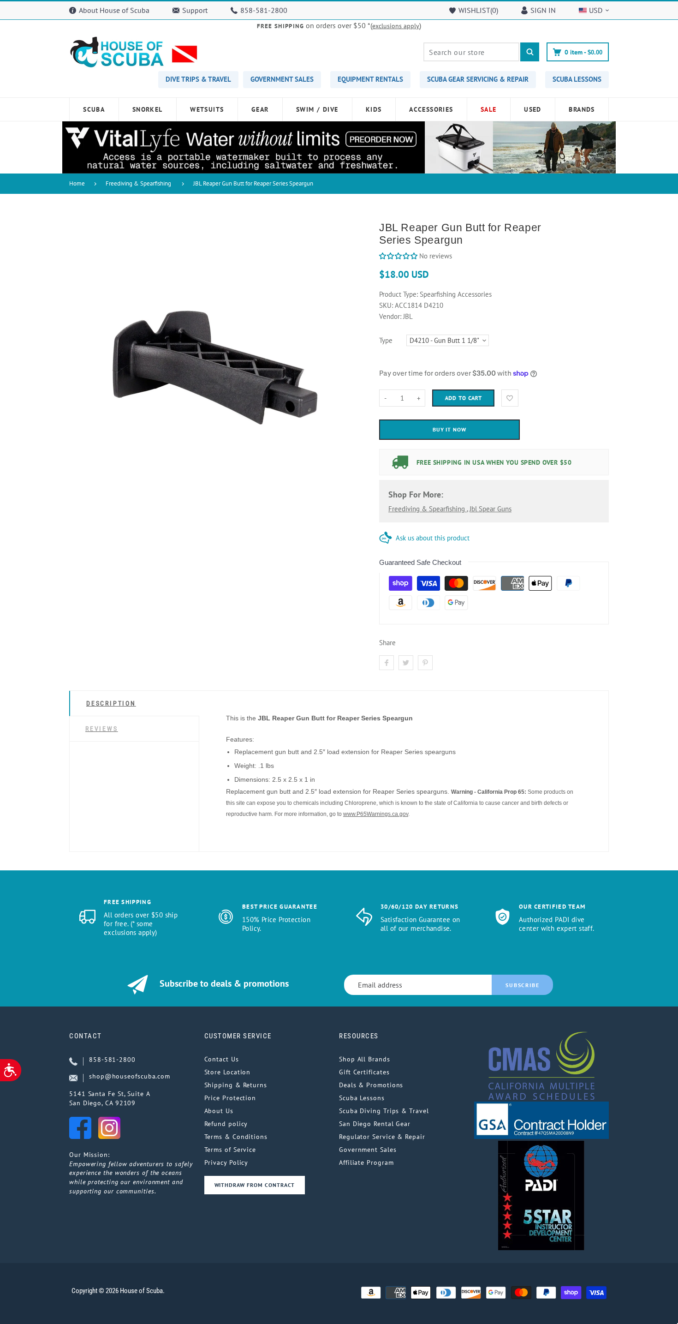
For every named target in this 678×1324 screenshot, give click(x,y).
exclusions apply (395, 26)
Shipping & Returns (235, 1085)
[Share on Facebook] (386, 662)
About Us (218, 1111)
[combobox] (471, 51)
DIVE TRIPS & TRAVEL (198, 79)
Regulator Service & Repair (382, 1136)
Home (77, 183)
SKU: (387, 305)
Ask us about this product (433, 537)
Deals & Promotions (371, 1085)
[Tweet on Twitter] (405, 662)
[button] (398, 256)
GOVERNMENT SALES (282, 79)
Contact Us (221, 1059)
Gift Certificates (364, 1072)
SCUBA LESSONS (577, 79)
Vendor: (390, 316)
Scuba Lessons (362, 1098)
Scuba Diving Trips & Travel (384, 1111)
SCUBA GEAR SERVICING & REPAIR (478, 79)
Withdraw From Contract (254, 1184)
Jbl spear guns (490, 508)
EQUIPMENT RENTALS (370, 79)
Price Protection (230, 1098)
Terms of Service (230, 1149)
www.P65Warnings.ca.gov (375, 814)
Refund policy (226, 1124)
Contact (85, 1036)
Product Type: (398, 294)
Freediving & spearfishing (427, 508)
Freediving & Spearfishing (138, 183)
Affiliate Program (366, 1162)
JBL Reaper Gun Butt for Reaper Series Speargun (253, 183)
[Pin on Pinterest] (425, 662)
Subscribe (522, 985)
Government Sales (368, 1149)
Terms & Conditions (236, 1136)
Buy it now (450, 429)
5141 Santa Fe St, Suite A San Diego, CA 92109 (109, 1098)
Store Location (227, 1072)
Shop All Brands (364, 1059)
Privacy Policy (226, 1162)
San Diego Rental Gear (374, 1124)
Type (386, 340)
